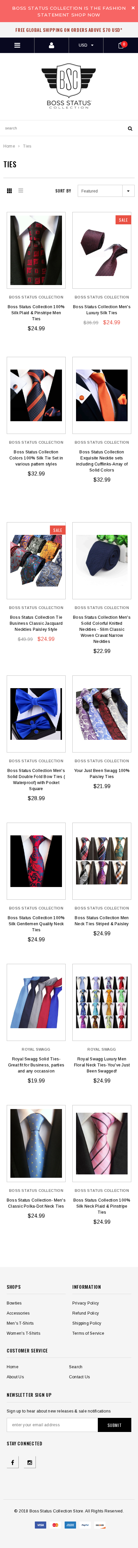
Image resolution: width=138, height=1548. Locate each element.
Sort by (63, 191)
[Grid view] (11, 190)
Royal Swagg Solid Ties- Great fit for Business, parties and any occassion (36, 1065)
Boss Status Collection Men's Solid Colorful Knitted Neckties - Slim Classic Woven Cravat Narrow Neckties (102, 629)
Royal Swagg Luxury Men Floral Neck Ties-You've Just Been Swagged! (102, 1065)
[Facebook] (13, 1462)
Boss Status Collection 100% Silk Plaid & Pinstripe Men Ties (36, 313)
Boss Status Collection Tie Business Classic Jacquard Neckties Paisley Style (36, 623)
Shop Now (85, 14)
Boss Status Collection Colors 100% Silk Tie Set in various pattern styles (36, 458)
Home (9, 146)
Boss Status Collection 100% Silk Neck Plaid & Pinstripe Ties (101, 1206)
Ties (27, 146)
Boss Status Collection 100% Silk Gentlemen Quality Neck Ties (36, 924)
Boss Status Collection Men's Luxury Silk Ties (102, 310)
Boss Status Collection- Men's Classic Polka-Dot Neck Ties (36, 1203)
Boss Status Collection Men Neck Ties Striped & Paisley (102, 921)
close (133, 7)
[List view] (22, 190)
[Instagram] (30, 1462)
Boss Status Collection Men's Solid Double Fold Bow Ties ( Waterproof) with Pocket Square (36, 779)
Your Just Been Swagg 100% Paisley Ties (102, 773)
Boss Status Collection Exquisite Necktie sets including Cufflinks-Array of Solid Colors (102, 461)
